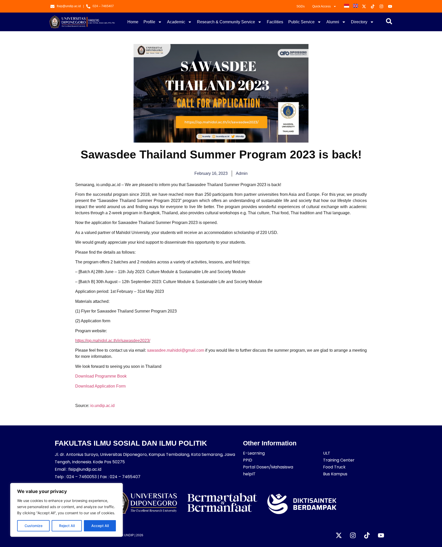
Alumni (332, 22)
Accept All (100, 525)
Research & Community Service (226, 22)
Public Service (301, 22)
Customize (33, 525)
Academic (176, 22)
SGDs (300, 6)
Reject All (67, 525)
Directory (359, 22)
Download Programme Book (101, 376)
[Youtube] (380, 535)
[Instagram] (352, 535)
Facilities (275, 22)
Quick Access (321, 6)
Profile (149, 22)
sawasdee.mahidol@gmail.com (175, 350)
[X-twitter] (338, 535)
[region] (66, 510)
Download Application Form (100, 386)
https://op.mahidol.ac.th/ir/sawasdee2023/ (112, 340)
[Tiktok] (366, 535)
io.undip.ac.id (102, 405)
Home (132, 22)
